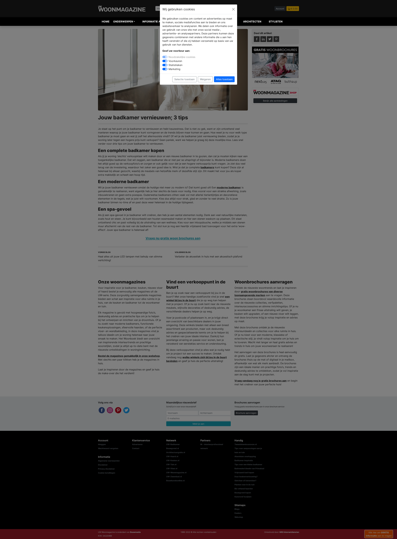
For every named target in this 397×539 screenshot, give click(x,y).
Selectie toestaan (184, 79)
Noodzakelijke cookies (182, 57)
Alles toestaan (224, 79)
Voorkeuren (175, 61)
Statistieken (175, 65)
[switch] (164, 61)
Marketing (174, 69)
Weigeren (205, 79)
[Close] (233, 9)
